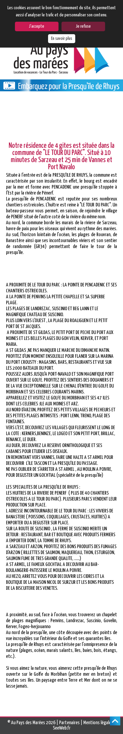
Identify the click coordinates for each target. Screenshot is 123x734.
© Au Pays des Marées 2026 (31, 722)
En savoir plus (61, 38)
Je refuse (83, 26)
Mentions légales (98, 722)
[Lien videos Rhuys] (61, 88)
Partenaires (69, 722)
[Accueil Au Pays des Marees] (61, 58)
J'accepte (36, 26)
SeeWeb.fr (61, 728)
